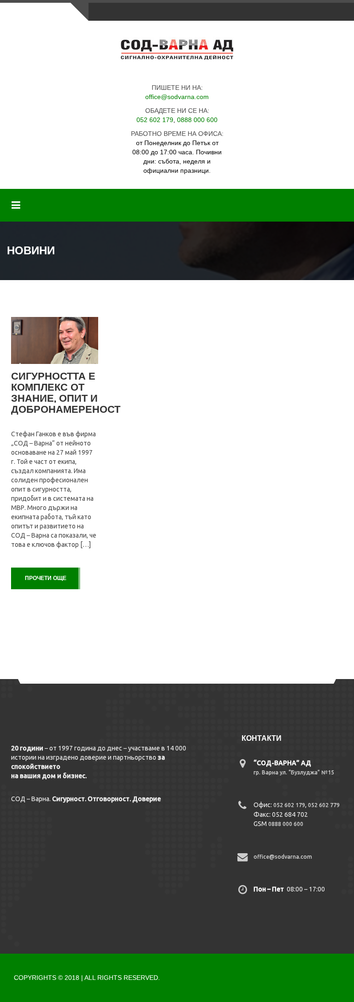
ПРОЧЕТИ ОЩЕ (45, 578)
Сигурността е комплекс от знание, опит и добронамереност (65, 392)
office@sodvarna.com (177, 96)
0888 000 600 (197, 119)
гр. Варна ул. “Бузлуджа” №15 (294, 772)
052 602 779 (324, 805)
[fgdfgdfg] (244, 767)
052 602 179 (154, 119)
